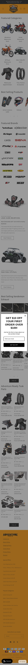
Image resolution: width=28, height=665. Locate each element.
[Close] (25, 316)
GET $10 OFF (14, 345)
